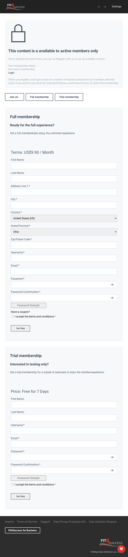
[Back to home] (15, 6)
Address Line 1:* (20, 186)
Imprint (9, 522)
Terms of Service (27, 522)
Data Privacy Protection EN (70, 522)
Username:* (17, 252)
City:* (14, 199)
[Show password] (112, 284)
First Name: (17, 159)
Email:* (15, 265)
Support (45, 522)
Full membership (39, 97)
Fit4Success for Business (22, 530)
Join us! (15, 97)
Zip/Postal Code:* (21, 239)
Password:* (17, 278)
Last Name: (17, 173)
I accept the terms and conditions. (34, 316)
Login (11, 72)
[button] (116, 6)
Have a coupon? (20, 311)
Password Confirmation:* (25, 291)
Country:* (16, 212)
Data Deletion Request (103, 522)
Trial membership (69, 97)
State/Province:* (20, 225)
